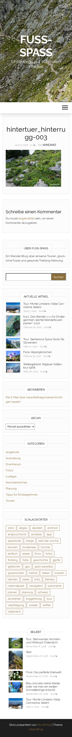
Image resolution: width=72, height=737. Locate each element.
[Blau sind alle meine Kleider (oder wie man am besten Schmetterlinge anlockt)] (15, 687)
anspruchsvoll (17, 534)
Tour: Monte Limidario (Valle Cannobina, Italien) (43, 701)
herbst (33, 573)
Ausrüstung (13, 458)
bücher (45, 547)
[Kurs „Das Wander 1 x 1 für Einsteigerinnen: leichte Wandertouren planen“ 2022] (13, 325)
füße (25, 560)
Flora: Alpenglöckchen (37, 352)
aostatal (36, 534)
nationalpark (16, 586)
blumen (13, 547)
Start (28, 652)
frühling (13, 560)
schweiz (43, 592)
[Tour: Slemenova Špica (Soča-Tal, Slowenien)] (13, 343)
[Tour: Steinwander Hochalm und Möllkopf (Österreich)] (15, 643)
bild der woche (49, 540)
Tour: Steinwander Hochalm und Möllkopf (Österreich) (43, 641)
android (52, 528)
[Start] (15, 659)
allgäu (23, 528)
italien (46, 573)
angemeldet (26, 218)
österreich (14, 611)
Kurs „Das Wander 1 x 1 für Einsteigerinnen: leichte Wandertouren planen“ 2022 (44, 320)
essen (26, 553)
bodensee (29, 547)
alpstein (37, 528)
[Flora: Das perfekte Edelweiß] (15, 675)
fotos (49, 553)
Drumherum (13, 464)
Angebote (12, 452)
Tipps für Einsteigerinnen (22, 494)
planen (12, 592)
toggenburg (34, 598)
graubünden (16, 573)
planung (27, 592)
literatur (50, 579)
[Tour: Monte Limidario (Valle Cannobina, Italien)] (13, 307)
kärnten (13, 579)
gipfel (56, 560)
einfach (13, 553)
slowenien (14, 598)
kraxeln (59, 573)
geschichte (40, 560)
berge (30, 540)
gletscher (14, 566)
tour (49, 598)
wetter (47, 605)
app (49, 534)
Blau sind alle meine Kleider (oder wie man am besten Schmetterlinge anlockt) (43, 687)
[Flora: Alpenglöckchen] (13, 355)
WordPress (44, 725)
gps (27, 566)
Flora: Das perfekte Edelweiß (43, 672)
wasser (33, 605)
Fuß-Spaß (36, 46)
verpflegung (16, 605)
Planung (11, 488)
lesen (26, 579)
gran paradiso (44, 566)
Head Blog (36, 729)
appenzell (14, 540)
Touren (10, 500)
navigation (36, 586)
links (37, 579)
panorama (54, 586)
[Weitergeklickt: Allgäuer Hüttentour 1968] (13, 367)
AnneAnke (49, 144)
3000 (11, 528)
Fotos (9, 470)
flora (38, 553)
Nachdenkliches (16, 482)
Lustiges (11, 476)
